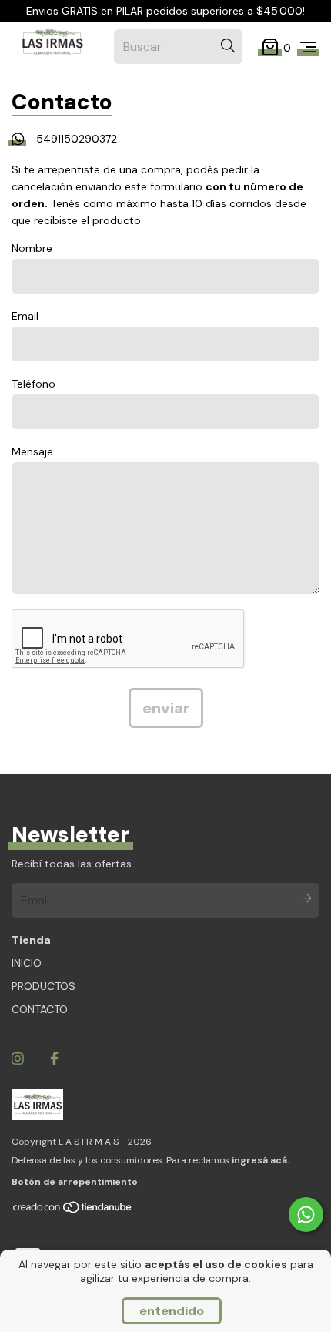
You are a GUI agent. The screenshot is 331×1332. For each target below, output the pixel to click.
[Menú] (308, 47)
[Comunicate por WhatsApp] (306, 1214)
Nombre (32, 248)
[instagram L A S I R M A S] (18, 1058)
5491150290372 (76, 139)
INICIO (27, 963)
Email (25, 316)
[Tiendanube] (73, 1211)
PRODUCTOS (43, 986)
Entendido (171, 1311)
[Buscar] (227, 45)
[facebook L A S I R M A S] (54, 1058)
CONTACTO (40, 1009)
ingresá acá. (260, 1160)
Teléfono (33, 384)
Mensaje (32, 451)
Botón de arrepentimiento (75, 1182)
